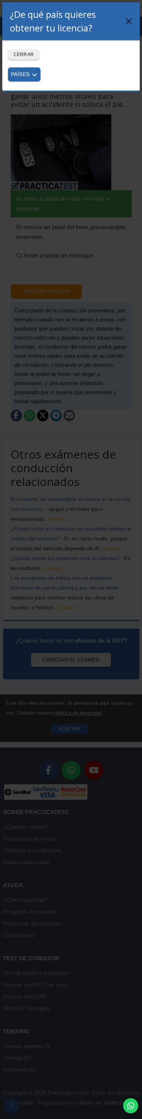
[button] (130, 1105)
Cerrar (24, 54)
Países (21, 74)
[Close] (129, 21)
